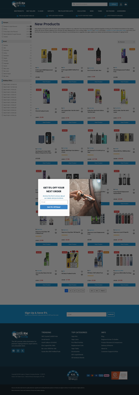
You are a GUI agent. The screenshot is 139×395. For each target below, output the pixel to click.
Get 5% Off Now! (53, 207)
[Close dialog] (98, 181)
